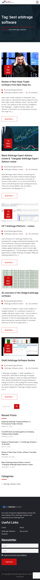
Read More (9, 119)
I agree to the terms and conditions (15, 555)
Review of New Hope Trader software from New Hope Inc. (19, 453)
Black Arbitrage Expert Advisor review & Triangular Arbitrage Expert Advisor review (20, 158)
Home (4, 527)
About (22, 527)
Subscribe (9, 562)
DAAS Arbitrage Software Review (18, 360)
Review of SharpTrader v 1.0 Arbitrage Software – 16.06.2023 (20, 443)
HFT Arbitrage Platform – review (18, 226)
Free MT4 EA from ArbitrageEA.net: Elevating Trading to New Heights (18, 433)
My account (24, 531)
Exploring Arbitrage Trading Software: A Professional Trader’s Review (16, 423)
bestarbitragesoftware (14, 90)
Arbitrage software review (13, 92)
